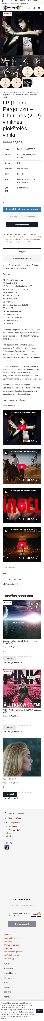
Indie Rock (6, 242)
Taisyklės (8, 948)
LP (36, 242)
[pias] (10, 239)
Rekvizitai (8, 942)
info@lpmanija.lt (14, 823)
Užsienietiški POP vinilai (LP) (19, 92)
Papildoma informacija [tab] (22, 258)
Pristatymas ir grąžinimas (19, 3)
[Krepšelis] (38, 7)
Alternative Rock (19, 239)
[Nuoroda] (11, 7)
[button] (40, 14)
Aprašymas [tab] (22, 252)
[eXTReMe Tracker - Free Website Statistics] (7, 849)
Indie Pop (36, 239)
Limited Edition (29, 242)
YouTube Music (9, 567)
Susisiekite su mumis (12, 938)
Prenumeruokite (22, 225)
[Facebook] (11, 843)
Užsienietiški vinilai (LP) (32, 237)
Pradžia (5, 92)
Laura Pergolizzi (17, 242)
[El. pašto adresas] (6, 843)
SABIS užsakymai (11, 955)
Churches (29, 239)
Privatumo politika (11, 945)
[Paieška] (34, 7)
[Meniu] (29, 8)
